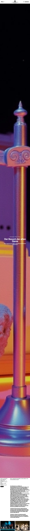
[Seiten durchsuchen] (4, 2)
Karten (2, 486)
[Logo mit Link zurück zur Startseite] (15, 2)
